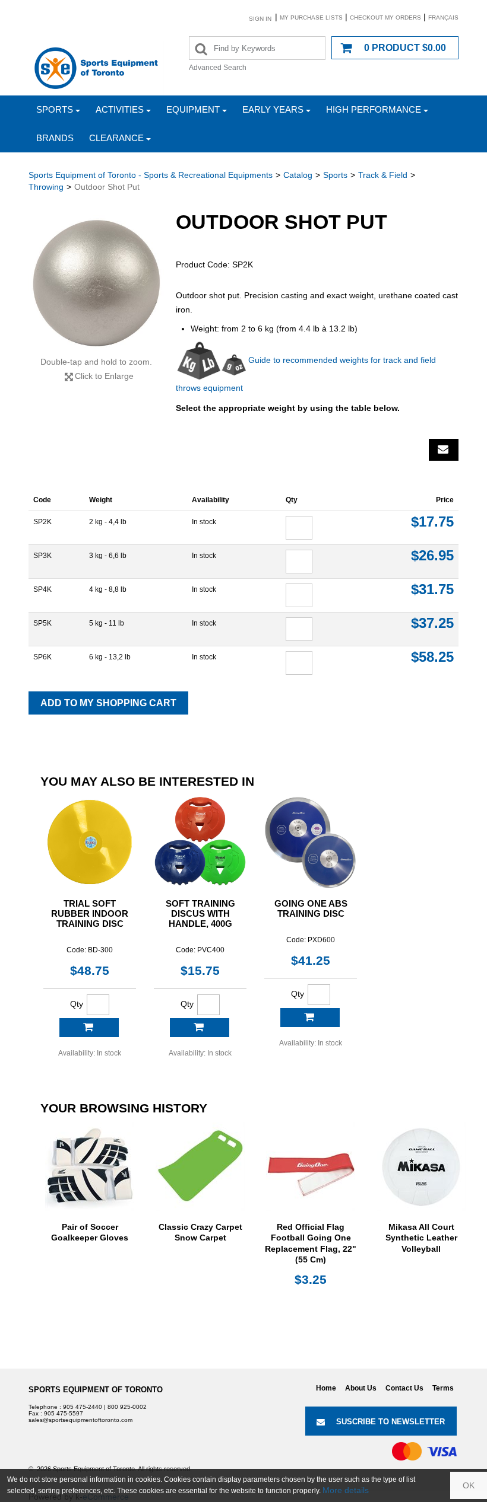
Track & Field (382, 175)
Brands (55, 138)
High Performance (373, 109)
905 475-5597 (63, 1413)
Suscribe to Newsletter (390, 1421)
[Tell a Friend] (443, 450)
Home (326, 1388)
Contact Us (404, 1388)
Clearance (116, 138)
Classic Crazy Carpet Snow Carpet (200, 1232)
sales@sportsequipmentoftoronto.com (80, 1420)
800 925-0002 (127, 1407)
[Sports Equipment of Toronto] (96, 67)
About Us (361, 1388)
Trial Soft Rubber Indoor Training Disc (89, 913)
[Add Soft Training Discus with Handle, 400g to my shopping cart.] (199, 1027)
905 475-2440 (82, 1407)
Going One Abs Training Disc (310, 908)
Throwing (46, 187)
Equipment (193, 109)
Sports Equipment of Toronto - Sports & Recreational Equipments (151, 175)
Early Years (272, 109)
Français (443, 17)
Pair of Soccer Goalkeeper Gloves (89, 1232)
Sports (54, 109)
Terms (443, 1388)
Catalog (297, 175)
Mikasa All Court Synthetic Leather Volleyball (421, 1237)
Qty (76, 1004)
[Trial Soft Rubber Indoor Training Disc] (89, 842)
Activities (120, 109)
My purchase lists (311, 17)
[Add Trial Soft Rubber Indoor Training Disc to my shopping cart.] (89, 1027)
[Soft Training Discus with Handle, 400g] (200, 842)
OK (469, 1485)
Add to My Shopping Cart (108, 703)
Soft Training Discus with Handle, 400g (200, 913)
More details (345, 1490)
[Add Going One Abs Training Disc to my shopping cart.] (310, 1017)
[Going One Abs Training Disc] (310, 842)
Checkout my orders (385, 17)
